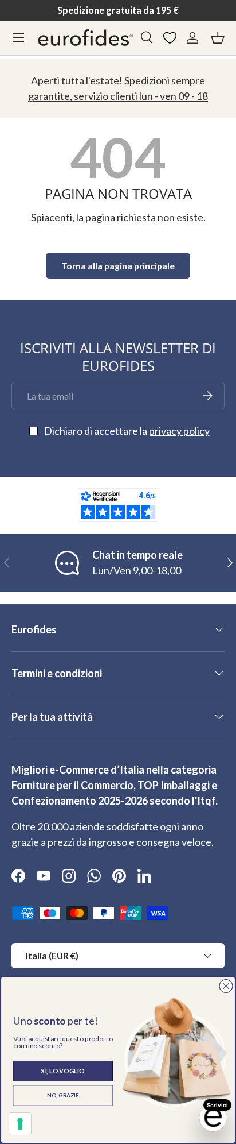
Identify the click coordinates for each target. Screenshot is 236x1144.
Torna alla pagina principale (118, 265)
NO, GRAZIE (62, 1095)
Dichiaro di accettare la (127, 430)
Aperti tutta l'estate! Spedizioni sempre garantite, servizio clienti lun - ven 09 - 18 (118, 88)
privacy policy (179, 430)
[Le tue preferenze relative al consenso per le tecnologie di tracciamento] (20, 1124)
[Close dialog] (226, 986)
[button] (217, 38)
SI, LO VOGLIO (62, 1071)
